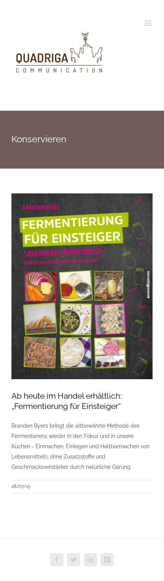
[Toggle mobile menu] (149, 23)
